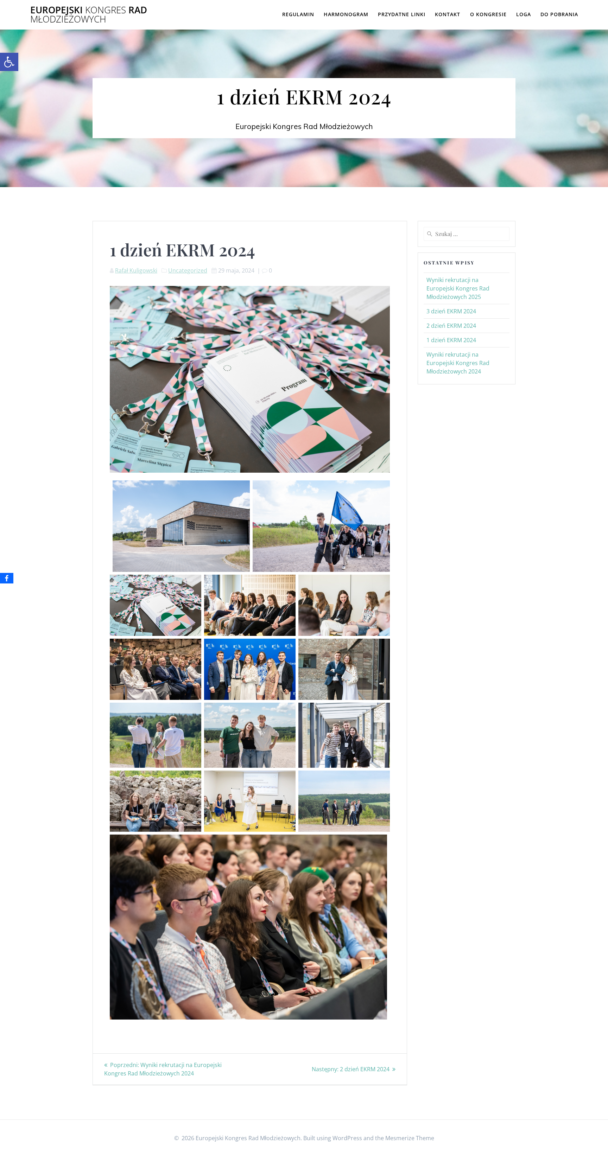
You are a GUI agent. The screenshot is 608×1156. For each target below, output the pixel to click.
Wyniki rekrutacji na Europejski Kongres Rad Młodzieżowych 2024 (457, 363)
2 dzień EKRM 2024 (451, 326)
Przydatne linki (401, 14)
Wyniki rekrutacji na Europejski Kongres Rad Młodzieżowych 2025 (457, 288)
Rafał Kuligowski (136, 270)
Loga (523, 14)
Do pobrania (559, 14)
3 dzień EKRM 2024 (451, 311)
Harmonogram (346, 14)
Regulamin (298, 14)
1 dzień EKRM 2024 (451, 340)
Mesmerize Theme (409, 1138)
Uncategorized (187, 270)
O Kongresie (488, 14)
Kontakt (447, 14)
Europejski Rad (88, 15)
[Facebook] (6, 578)
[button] (9, 62)
